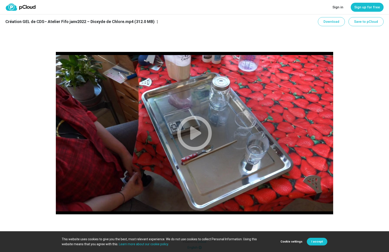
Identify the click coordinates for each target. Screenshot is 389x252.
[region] (194, 133)
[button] (194, 133)
